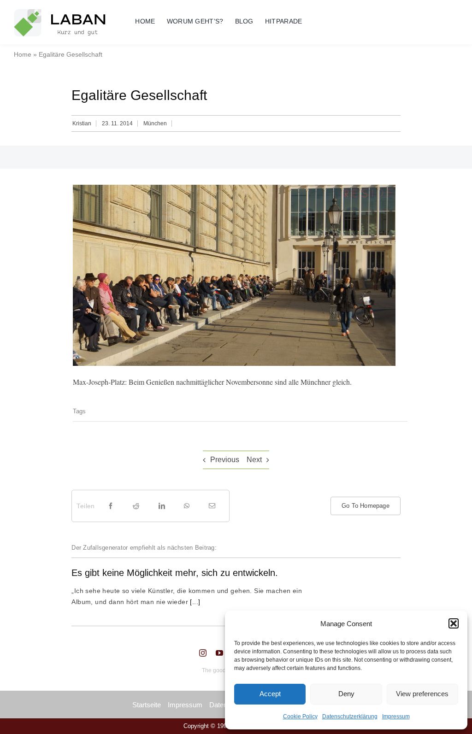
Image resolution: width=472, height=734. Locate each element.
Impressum (396, 716)
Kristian (81, 123)
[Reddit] (136, 505)
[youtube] (219, 653)
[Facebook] (110, 505)
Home (22, 54)
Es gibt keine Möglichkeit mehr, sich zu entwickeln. (174, 573)
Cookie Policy (300, 716)
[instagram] (202, 653)
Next (254, 460)
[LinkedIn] (162, 505)
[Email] (212, 505)
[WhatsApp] (186, 505)
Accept (270, 694)
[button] (453, 623)
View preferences (422, 694)
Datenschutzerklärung (350, 716)
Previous (224, 460)
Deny (346, 694)
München (155, 123)
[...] (194, 601)
